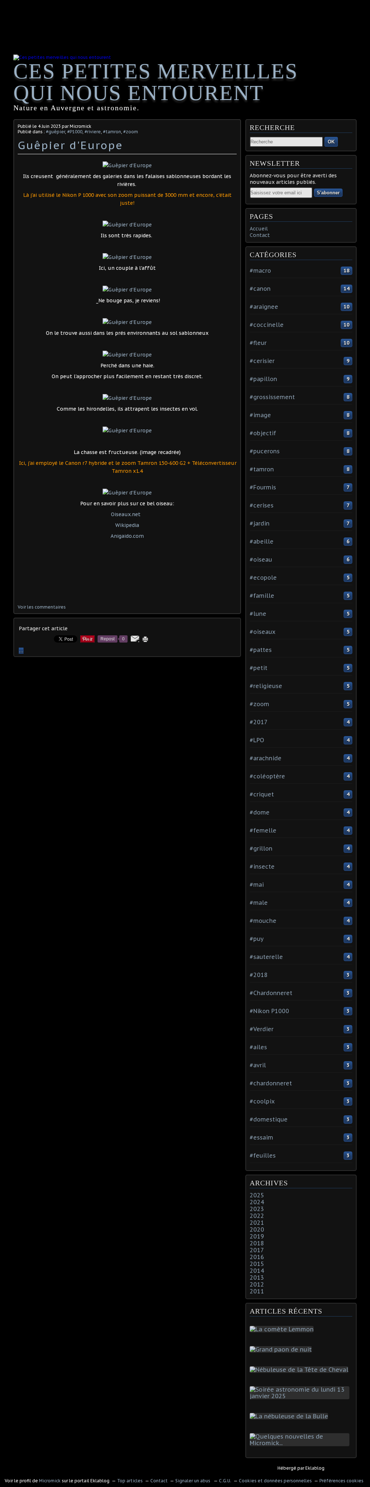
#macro (260, 270)
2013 (257, 1277)
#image (260, 415)
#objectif (263, 433)
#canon (260, 288)
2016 (257, 1257)
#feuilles (263, 1155)
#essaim (261, 1137)
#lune (258, 613)
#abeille (262, 541)
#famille (262, 595)
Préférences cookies (341, 1480)
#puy (257, 938)
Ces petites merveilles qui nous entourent (155, 82)
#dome (260, 812)
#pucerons (265, 451)
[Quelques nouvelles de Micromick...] (301, 1443)
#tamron (112, 131)
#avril (258, 1065)
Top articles (130, 1480)
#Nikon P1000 (269, 1011)
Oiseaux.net (126, 514)
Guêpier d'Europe (70, 145)
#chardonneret (271, 1083)
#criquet (262, 794)
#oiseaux (262, 631)
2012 (257, 1284)
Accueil (259, 228)
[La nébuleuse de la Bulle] (290, 1416)
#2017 (259, 722)
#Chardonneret (271, 993)
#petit (258, 667)
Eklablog (314, 1468)
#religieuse (266, 686)
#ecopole (263, 577)
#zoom (130, 131)
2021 (257, 1222)
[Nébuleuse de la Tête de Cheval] (300, 1370)
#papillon (263, 378)
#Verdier (262, 1029)
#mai (257, 884)
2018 (257, 1243)
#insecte (262, 866)
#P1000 (74, 131)
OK (331, 141)
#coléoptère (267, 776)
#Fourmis (263, 487)
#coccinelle (267, 324)
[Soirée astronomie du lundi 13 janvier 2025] (301, 1396)
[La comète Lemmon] (283, 1329)
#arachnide (265, 758)
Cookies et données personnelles (275, 1480)
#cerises (262, 505)
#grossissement (272, 397)
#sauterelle (266, 956)
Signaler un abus (193, 1480)
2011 (257, 1291)
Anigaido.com (127, 536)
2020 (257, 1229)
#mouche (263, 920)
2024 (257, 1202)
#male (259, 902)
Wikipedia (127, 525)
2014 (257, 1270)
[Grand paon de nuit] (282, 1349)
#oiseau (261, 559)
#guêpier (55, 131)
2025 (257, 1195)
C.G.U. (225, 1480)
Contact (260, 235)
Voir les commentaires (42, 607)
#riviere (93, 131)
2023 (257, 1208)
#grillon (261, 848)
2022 (257, 1215)
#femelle (263, 830)
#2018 (259, 974)
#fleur (258, 342)
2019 (257, 1236)
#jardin (260, 523)
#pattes (261, 649)
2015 (257, 1263)
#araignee (264, 306)
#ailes (258, 1047)
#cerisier (262, 360)
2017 (257, 1250)
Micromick (50, 1480)
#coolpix (262, 1101)
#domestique (269, 1119)
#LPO (257, 740)
